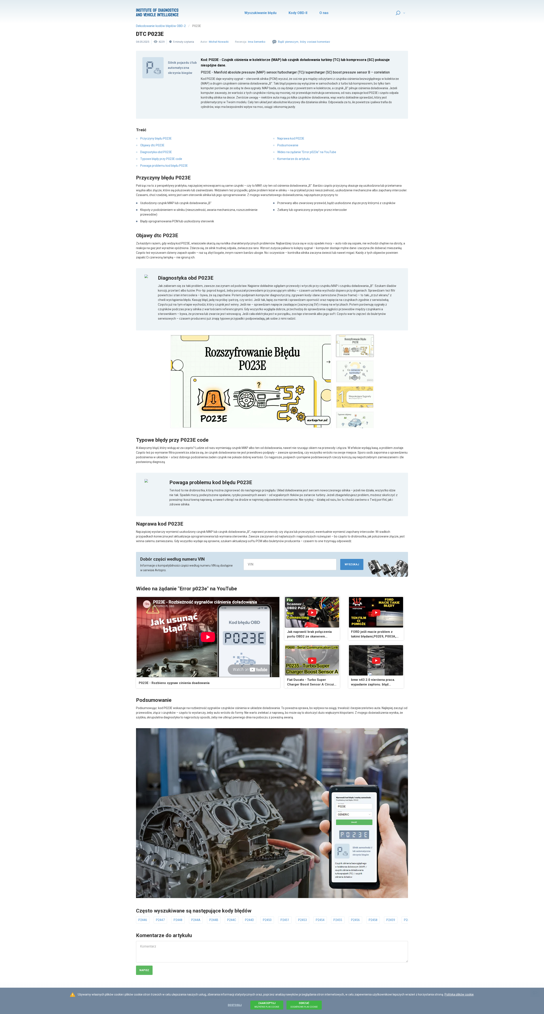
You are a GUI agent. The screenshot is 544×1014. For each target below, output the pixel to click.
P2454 (320, 920)
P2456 (355, 920)
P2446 (142, 920)
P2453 (302, 920)
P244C (231, 920)
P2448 (178, 920)
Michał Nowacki (219, 41)
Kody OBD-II (298, 13)
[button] (251, 381)
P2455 (337, 920)
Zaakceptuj (266, 1005)
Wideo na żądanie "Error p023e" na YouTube (306, 152)
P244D (249, 920)
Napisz (144, 970)
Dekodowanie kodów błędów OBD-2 (161, 26)
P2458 (373, 920)
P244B (213, 920)
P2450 (267, 920)
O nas (324, 13)
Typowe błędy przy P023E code (161, 159)
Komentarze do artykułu (293, 159)
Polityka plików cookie (459, 994)
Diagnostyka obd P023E (156, 152)
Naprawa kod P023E (290, 138)
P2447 (160, 920)
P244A (195, 920)
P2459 (390, 920)
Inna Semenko (256, 41)
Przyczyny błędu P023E (156, 138)
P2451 (284, 920)
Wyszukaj (352, 564)
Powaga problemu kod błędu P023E (164, 165)
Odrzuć (304, 1005)
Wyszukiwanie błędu (260, 13)
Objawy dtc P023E (152, 145)
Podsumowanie (287, 145)
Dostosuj (235, 1005)
